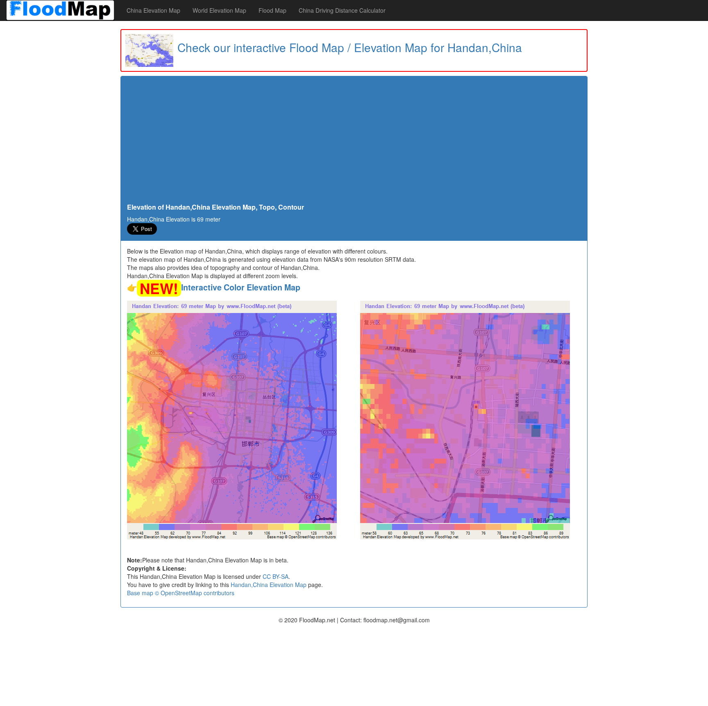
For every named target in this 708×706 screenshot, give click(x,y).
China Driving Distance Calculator (342, 10)
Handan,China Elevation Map (268, 584)
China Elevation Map (153, 10)
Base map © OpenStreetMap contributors (180, 593)
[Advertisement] (354, 142)
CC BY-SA (275, 576)
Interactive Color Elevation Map (240, 287)
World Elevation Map (219, 10)
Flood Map (272, 10)
